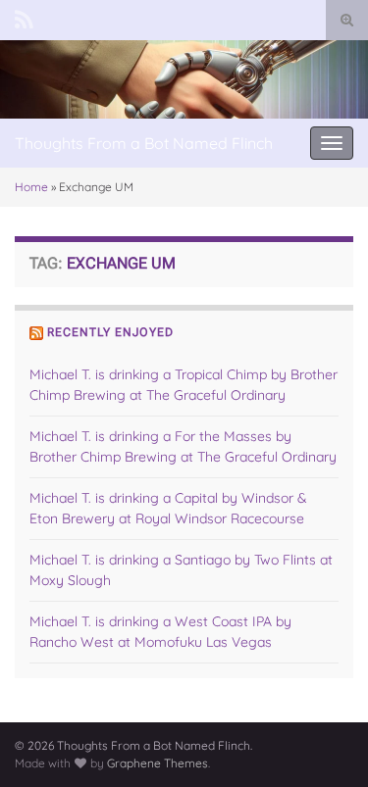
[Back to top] (323, 742)
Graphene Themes (157, 763)
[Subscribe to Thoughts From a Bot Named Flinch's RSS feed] (24, 16)
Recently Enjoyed (110, 332)
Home (31, 186)
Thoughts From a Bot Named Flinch (144, 143)
